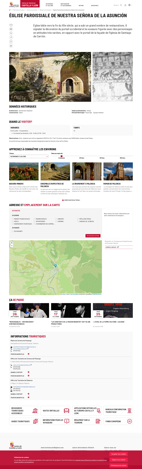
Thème (11, 153)
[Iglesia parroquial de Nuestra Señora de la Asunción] (50, 77)
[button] (130, 5)
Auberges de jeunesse (86, 221)
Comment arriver (110, 247)
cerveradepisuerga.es (20, 349)
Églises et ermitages (45, 10)
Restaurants (18, 231)
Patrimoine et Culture (19, 10)
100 (122, 158)
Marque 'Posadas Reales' (22, 219)
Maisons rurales (41, 219)
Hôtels (16, 221)
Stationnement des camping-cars (46, 224)
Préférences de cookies (118, 465)
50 (102, 158)
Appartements (40, 221)
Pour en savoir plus (17, 354)
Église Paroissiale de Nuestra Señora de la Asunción (68, 10)
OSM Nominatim (97, 294)
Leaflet (63, 294)
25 (81, 158)
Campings (61, 221)
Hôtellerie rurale (85, 219)
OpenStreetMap (74, 294)
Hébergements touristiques (23, 224)
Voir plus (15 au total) (72, 200)
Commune (61, 158)
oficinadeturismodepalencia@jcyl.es (24, 387)
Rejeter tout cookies (118, 460)
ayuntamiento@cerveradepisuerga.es (24, 347)
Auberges (61, 219)
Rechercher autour (93, 236)
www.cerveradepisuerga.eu (21, 365)
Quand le (17, 372)
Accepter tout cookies (118, 454)
